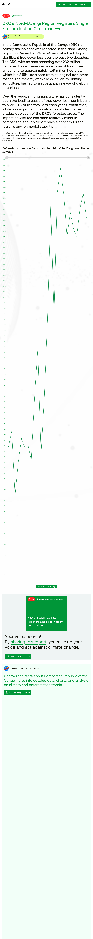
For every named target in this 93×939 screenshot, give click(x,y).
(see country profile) (15, 38)
